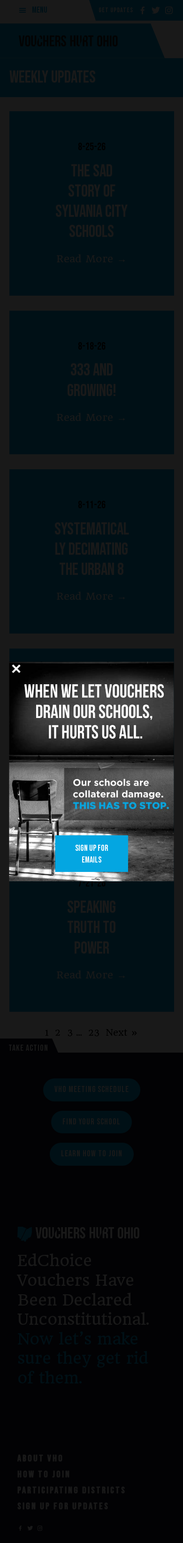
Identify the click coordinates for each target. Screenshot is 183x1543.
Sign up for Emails (91, 854)
